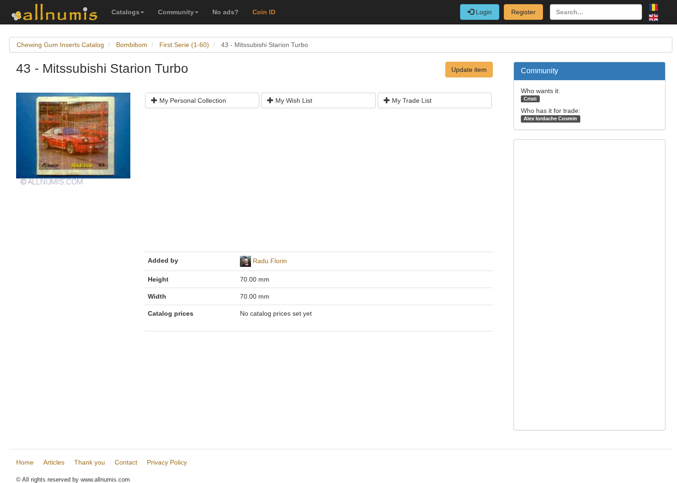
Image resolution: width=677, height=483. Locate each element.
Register (523, 12)
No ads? (225, 12)
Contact (126, 462)
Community (176, 12)
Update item (469, 69)
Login (483, 12)
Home (25, 462)
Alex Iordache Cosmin (550, 118)
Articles (53, 462)
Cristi (530, 98)
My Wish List (293, 100)
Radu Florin (270, 261)
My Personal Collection (192, 100)
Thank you (89, 462)
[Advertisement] (319, 183)
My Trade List (411, 100)
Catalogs (125, 12)
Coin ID (263, 12)
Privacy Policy (167, 462)
